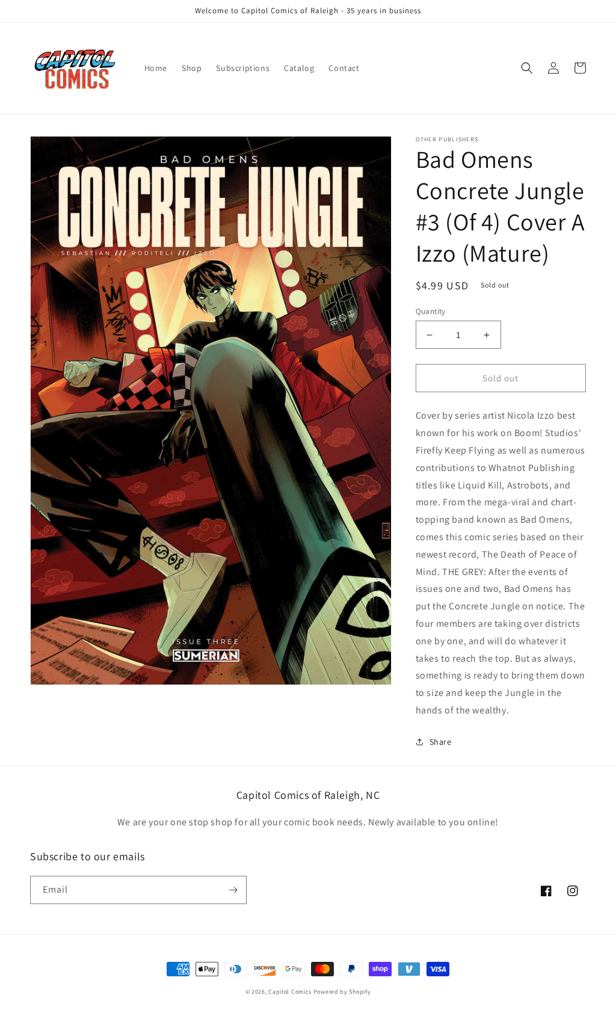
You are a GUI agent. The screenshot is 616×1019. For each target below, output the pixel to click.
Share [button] (441, 741)
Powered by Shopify (342, 992)
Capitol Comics (290, 992)
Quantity (431, 311)
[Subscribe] (233, 890)
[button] (527, 68)
